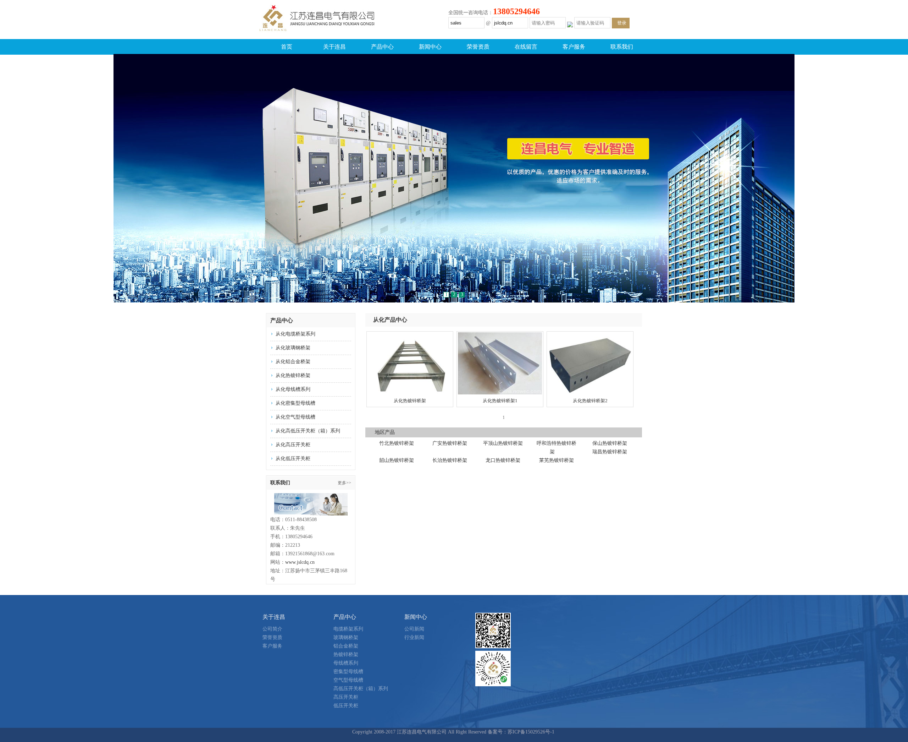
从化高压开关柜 (293, 444)
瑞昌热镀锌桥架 (609, 451)
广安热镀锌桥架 (449, 443)
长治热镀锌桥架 (449, 460)
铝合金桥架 (345, 646)
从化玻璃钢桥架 (293, 347)
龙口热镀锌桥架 (503, 460)
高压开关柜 (345, 697)
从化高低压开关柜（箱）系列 (308, 430)
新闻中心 (430, 47)
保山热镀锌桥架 (609, 443)
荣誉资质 (478, 47)
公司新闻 (414, 629)
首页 (286, 47)
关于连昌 (334, 47)
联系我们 (621, 47)
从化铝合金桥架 (293, 361)
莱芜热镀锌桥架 (556, 460)
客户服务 (574, 47)
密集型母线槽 (348, 671)
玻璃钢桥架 (345, 637)
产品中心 (382, 47)
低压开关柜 (345, 705)
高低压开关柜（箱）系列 (360, 688)
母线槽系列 (345, 663)
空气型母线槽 (348, 680)
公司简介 (272, 629)
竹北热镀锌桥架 (396, 443)
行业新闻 (414, 637)
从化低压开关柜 (293, 458)
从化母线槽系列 (293, 389)
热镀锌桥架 (345, 654)
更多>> (344, 482)
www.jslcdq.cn (300, 562)
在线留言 (526, 47)
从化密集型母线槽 (295, 403)
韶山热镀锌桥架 (396, 460)
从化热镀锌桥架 (293, 375)
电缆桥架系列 (348, 629)
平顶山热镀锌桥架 (503, 443)
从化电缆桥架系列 (295, 334)
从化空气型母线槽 (295, 417)
